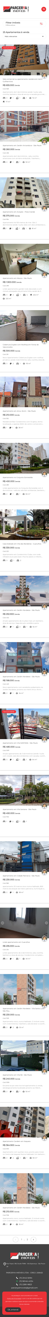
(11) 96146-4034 (26, 1281)
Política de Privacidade (14, 1298)
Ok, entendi (13, 1310)
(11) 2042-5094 (25, 1278)
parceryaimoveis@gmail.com (24, 1288)
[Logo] (21, 9)
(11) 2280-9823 (25, 1284)
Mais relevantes (24, 36)
